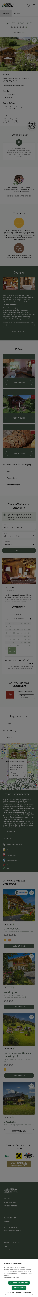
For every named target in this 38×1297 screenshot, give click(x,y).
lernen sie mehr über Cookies (11, 1277)
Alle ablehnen (19, 1288)
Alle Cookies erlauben (19, 1283)
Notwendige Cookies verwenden (19, 1292)
